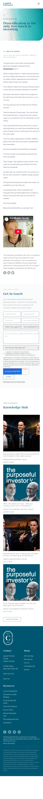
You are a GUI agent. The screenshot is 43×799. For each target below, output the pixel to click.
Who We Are (28, 659)
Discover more (12, 619)
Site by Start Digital (9, 743)
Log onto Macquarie (10, 691)
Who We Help (28, 656)
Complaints (7, 723)
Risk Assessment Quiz (11, 719)
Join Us (26, 663)
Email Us (6, 679)
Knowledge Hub (29, 666)
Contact (26, 670)
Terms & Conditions (10, 706)
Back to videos (13, 51)
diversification (8, 69)
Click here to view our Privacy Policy (14, 382)
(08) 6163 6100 (8, 674)
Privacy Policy (6, 366)
